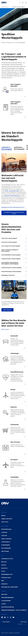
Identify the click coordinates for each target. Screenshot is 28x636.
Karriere (3, 565)
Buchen (3, 515)
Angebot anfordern (6, 519)
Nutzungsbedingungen (7, 597)
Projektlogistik (5, 545)
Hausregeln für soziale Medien (9, 587)
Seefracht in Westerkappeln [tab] (19, 148)
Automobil (14, 336)
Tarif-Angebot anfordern (15, 103)
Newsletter (4, 584)
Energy (12, 389)
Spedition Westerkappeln (18, 7)
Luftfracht (4, 532)
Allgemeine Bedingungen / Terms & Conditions (13, 610)
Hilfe (2, 580)
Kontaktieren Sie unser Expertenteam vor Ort (12, 207)
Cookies (3, 604)
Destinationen (4, 7)
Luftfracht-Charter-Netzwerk (11, 195)
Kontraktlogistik (6, 548)
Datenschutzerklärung (7, 607)
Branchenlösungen (6, 529)
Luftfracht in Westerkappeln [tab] (6, 148)
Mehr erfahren (7, 310)
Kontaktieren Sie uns (7, 558)
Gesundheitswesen (16, 372)
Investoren (4, 568)
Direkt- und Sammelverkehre (12, 191)
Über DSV (4, 562)
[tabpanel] (14, 182)
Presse (3, 571)
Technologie (14, 353)
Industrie (13, 407)
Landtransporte (5, 542)
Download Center (6, 577)
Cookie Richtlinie (6, 600)
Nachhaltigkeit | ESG (6, 574)
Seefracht (4, 535)
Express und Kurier (6, 539)
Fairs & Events (15, 442)
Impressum (4, 594)
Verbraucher (14, 424)
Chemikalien (14, 477)
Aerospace (14, 459)
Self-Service (4, 522)
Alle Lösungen (5, 551)
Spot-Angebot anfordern (15, 85)
